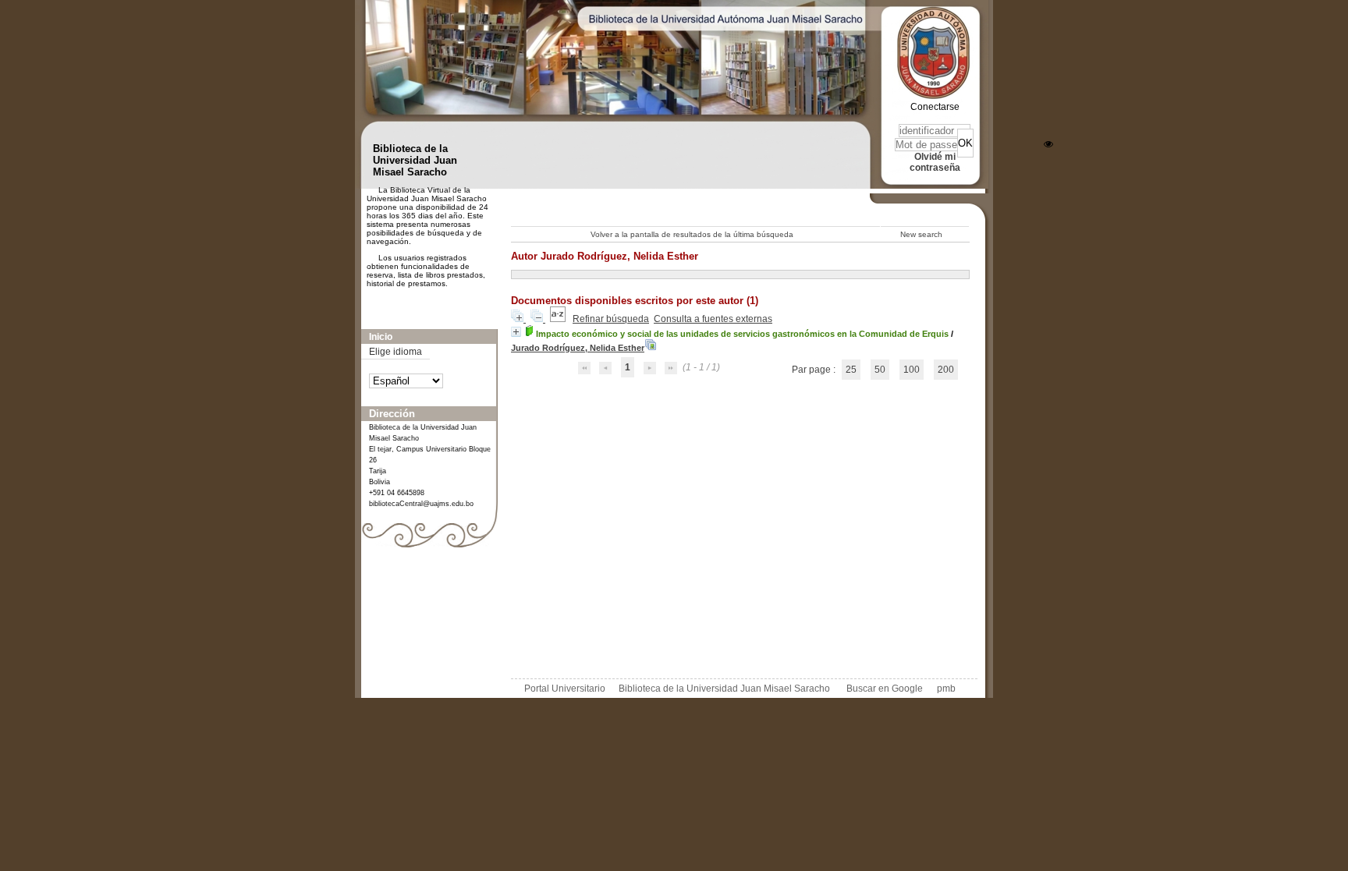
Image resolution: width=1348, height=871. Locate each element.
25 (851, 369)
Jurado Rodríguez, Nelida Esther (577, 347)
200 (946, 369)
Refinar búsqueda (611, 318)
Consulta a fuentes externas (713, 318)
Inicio (380, 336)
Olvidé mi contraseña (935, 162)
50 (879, 369)
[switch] (1048, 144)
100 (911, 369)
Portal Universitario (564, 688)
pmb (946, 688)
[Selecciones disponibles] (559, 318)
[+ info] (516, 332)
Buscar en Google (884, 688)
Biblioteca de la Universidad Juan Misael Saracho (724, 688)
